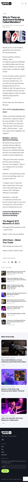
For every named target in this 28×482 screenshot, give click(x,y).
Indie (5, 13)
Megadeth (18, 131)
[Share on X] (8, 262)
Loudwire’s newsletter (11, 200)
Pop (2, 449)
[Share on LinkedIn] (15, 262)
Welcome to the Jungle (10, 193)
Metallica (20, 48)
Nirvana (5, 52)
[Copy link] (19, 262)
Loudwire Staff (17, 251)
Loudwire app (11, 202)
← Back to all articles (9, 258)
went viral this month (11, 76)
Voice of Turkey (8, 124)
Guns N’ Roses (14, 183)
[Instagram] (2, 439)
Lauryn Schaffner (18, 234)
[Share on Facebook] (12, 262)
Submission (4, 454)
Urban (2, 452)
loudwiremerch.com (15, 207)
